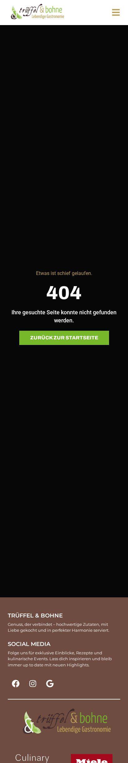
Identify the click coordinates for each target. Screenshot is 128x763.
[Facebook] (15, 683)
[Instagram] (32, 683)
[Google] (49, 683)
